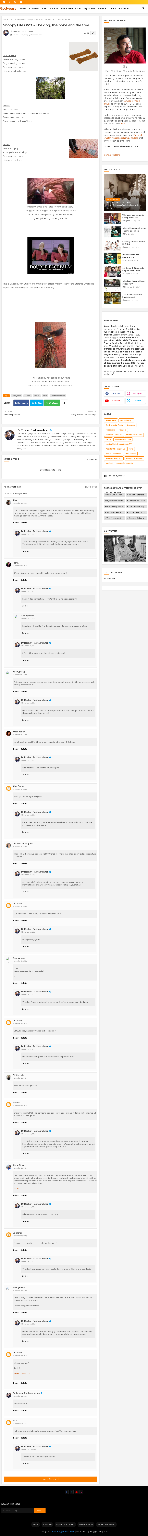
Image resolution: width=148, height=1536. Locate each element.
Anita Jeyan (19, 731)
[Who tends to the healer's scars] (112, 258)
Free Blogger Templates (63, 1531)
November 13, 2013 (20, 1236)
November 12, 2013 (28, 932)
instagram (137, 393)
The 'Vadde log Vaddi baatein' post (132, 295)
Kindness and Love (123, 439)
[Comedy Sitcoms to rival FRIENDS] (112, 245)
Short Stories (130, 454)
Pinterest (115, 138)
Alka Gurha (18, 786)
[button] (143, 8)
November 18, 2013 (28, 646)
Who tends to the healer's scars (130, 256)
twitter (138, 401)
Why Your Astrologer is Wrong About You (115, 512)
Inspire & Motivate (134, 435)
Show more (92, 459)
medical (109, 463)
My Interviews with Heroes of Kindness (115, 501)
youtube (116, 401)
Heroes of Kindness (114, 435)
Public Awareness (113, 454)
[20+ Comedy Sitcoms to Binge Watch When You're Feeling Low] (112, 271)
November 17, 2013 (28, 619)
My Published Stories (71, 8)
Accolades (33, 8)
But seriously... (126, 420)
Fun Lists (122, 430)
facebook (116, 393)
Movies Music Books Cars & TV (119, 444)
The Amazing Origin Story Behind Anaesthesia (115, 518)
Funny (27, 396)
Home (23, 8)
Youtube (134, 138)
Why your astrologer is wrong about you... (133, 216)
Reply (15, 523)
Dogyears (16, 396)
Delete (24, 523)
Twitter (38, 403)
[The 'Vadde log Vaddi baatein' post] (112, 298)
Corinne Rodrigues (23, 843)
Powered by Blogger (116, 476)
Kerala (108, 439)
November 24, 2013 (20, 1424)
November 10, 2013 (20, 503)
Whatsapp (54, 403)
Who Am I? (103, 8)
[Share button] (64, 403)
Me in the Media (50, 8)
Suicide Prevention (114, 458)
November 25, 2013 (28, 1449)
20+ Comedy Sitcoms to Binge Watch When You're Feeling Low (133, 270)
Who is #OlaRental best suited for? (133, 282)
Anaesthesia (111, 420)
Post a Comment (50, 1479)
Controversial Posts (114, 425)
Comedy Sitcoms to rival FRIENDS (133, 242)
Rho (15, 500)
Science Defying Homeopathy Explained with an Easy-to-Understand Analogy (138, 518)
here (123, 123)
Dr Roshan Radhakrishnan (33, 430)
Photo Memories (18, 19)
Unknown (17, 903)
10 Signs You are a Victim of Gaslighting (138, 501)
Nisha (15, 563)
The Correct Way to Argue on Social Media (138, 506)
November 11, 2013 (28, 534)
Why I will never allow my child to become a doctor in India (134, 231)
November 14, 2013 (28, 1134)
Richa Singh (19, 1165)
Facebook (23, 403)
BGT (15, 1420)
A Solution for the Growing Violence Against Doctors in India (138, 495)
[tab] (22, 8)
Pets (45, 396)
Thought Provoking (134, 458)
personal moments (124, 463)
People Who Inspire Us (115, 449)
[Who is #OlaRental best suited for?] (112, 285)
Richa (16, 1188)
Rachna (17, 1102)
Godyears (8, 8)
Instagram (124, 138)
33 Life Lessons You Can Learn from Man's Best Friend (138, 512)
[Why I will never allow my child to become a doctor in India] (112, 232)
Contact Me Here (112, 155)
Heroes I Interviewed (106, 1524)
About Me (47, 1524)
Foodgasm (110, 430)
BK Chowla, (19, 1075)
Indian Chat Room (22, 1373)
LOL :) (36, 396)
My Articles (89, 8)
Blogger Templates (99, 1531)
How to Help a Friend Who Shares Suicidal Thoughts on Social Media (115, 506)
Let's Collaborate (119, 8)
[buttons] (4, 2)
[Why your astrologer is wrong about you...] (112, 218)
